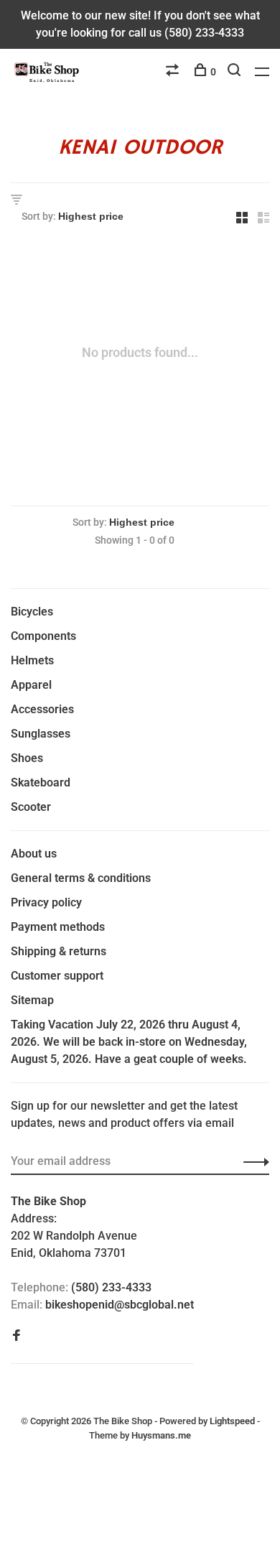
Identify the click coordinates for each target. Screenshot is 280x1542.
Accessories (42, 709)
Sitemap (32, 1000)
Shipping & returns (58, 951)
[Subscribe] (252, 1161)
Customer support (57, 976)
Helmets (32, 660)
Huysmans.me (161, 1435)
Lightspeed (232, 1421)
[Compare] (174, 72)
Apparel (31, 685)
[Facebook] (16, 1336)
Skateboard (40, 782)
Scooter (31, 807)
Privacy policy (46, 902)
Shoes (27, 758)
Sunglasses (40, 733)
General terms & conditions (81, 878)
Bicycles (32, 611)
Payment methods (58, 927)
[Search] (236, 72)
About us (34, 853)
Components (43, 636)
